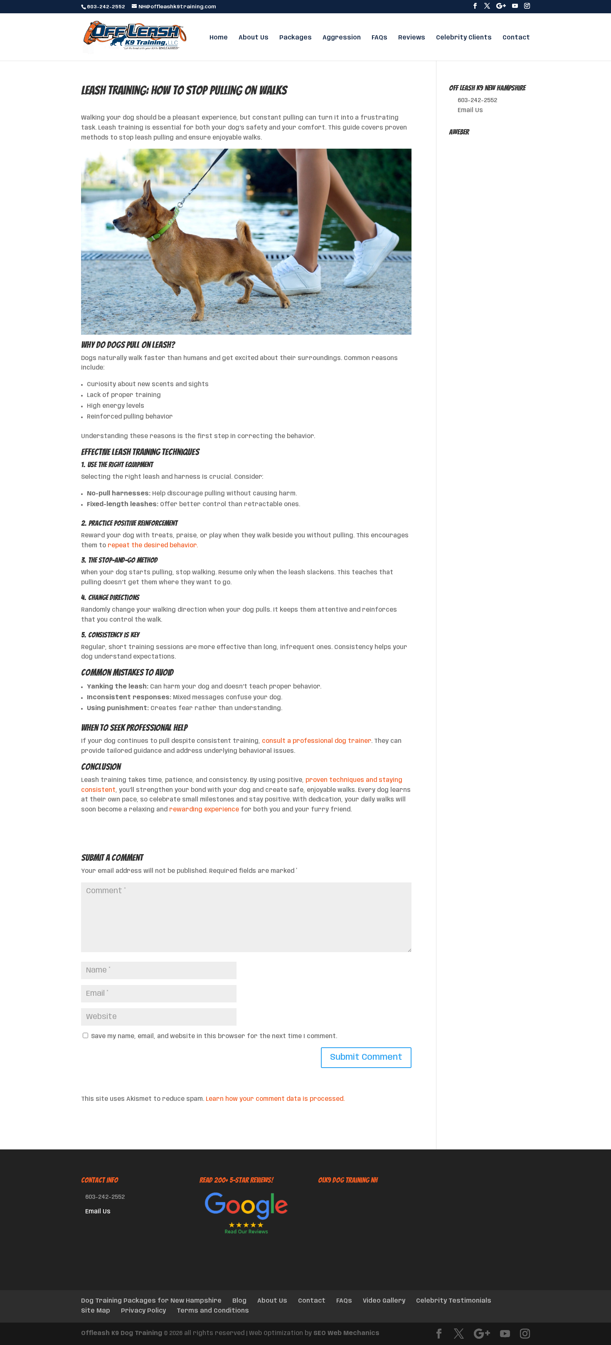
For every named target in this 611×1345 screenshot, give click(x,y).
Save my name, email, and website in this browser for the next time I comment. (214, 1036)
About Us (254, 38)
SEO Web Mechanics (346, 1333)
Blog (239, 1301)
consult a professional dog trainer (316, 741)
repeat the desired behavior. (153, 546)
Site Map (95, 1311)
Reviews (411, 38)
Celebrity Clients (464, 38)
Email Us (470, 110)
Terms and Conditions (213, 1311)
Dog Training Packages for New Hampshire (151, 1301)
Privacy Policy (143, 1311)
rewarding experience (204, 810)
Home (218, 38)
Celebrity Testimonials (453, 1301)
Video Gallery (384, 1301)
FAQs (379, 38)
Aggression (342, 38)
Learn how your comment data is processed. (275, 1099)
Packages (295, 38)
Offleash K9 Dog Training (121, 1333)
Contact (516, 38)
